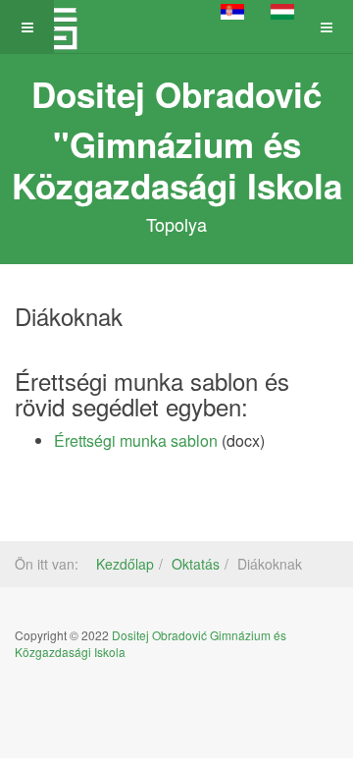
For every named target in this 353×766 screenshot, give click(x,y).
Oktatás (196, 564)
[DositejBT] (54, 27)
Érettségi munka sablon (136, 440)
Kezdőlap (125, 564)
